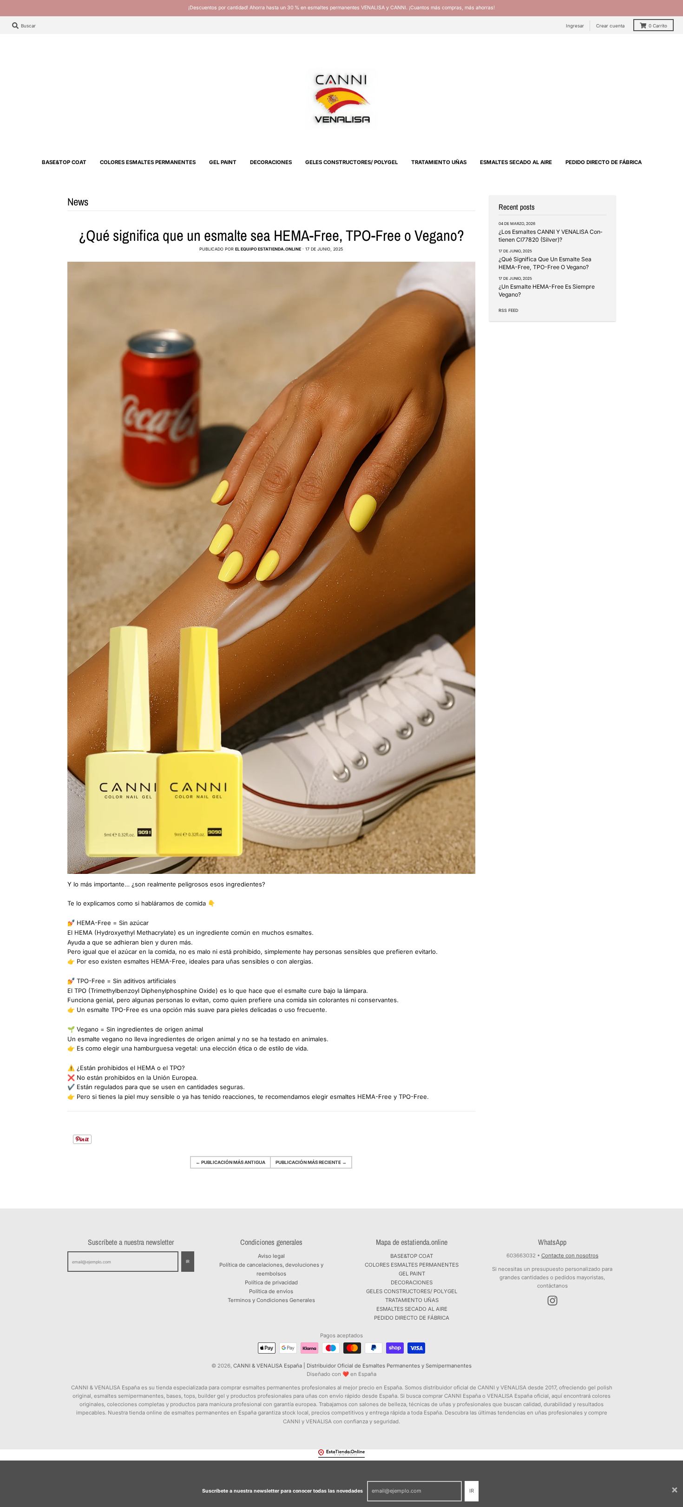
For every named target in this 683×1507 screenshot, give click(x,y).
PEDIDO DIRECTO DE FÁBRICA (411, 1318)
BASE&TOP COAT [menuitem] (64, 162)
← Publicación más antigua (230, 1162)
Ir (471, 1490)
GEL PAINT (412, 1273)
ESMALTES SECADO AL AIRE (411, 1309)
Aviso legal (271, 1256)
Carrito (658, 25)
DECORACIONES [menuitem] (271, 162)
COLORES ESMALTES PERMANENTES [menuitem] (148, 162)
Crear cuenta (610, 25)
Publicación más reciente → (311, 1162)
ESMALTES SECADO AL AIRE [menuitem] (516, 162)
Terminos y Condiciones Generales (271, 1300)
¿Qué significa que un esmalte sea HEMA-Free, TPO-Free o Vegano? (271, 235)
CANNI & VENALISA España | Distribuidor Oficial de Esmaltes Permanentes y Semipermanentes (352, 1365)
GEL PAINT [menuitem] (222, 162)
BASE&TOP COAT (411, 1256)
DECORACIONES (412, 1282)
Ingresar (575, 25)
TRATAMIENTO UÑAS (412, 1300)
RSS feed (508, 310)
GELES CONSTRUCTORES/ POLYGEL (411, 1291)
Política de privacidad (271, 1282)
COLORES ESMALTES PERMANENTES (412, 1265)
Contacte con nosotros (569, 1255)
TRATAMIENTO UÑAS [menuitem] (438, 162)
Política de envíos (271, 1291)
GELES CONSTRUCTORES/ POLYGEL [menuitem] (351, 162)
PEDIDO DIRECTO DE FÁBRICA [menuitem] (603, 162)
